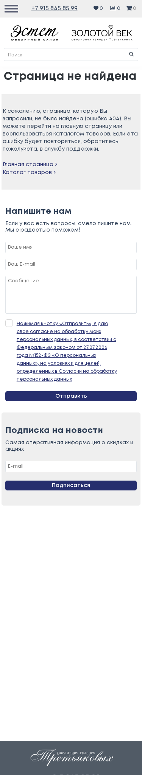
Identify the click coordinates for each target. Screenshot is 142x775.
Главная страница (28, 164)
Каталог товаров (27, 172)
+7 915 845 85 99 (54, 8)
